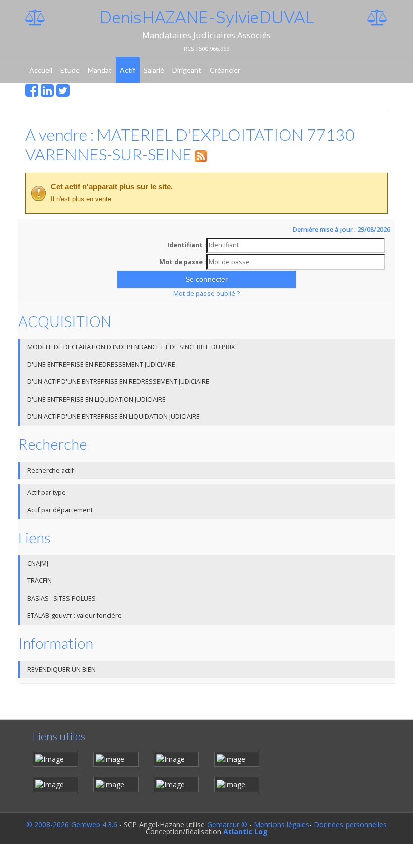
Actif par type (46, 492)
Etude (70, 70)
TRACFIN (39, 580)
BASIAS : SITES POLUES (61, 598)
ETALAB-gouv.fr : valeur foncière (74, 615)
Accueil (40, 70)
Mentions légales (281, 824)
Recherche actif (50, 470)
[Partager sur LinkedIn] (47, 93)
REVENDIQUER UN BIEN (61, 669)
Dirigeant (186, 70)
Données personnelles (350, 824)
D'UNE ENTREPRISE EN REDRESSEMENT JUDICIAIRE (101, 364)
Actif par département (60, 510)
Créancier (225, 70)
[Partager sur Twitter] (63, 93)
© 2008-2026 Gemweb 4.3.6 (71, 824)
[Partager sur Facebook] (31, 93)
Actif (127, 70)
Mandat (100, 70)
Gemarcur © (227, 824)
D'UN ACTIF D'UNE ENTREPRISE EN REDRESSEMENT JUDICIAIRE (118, 381)
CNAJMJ (37, 563)
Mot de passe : (182, 261)
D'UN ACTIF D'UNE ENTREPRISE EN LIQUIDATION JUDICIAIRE (113, 416)
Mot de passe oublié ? (206, 293)
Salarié (154, 70)
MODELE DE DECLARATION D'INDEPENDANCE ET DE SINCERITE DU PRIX (131, 347)
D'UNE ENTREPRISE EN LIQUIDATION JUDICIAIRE (96, 399)
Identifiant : (186, 245)
